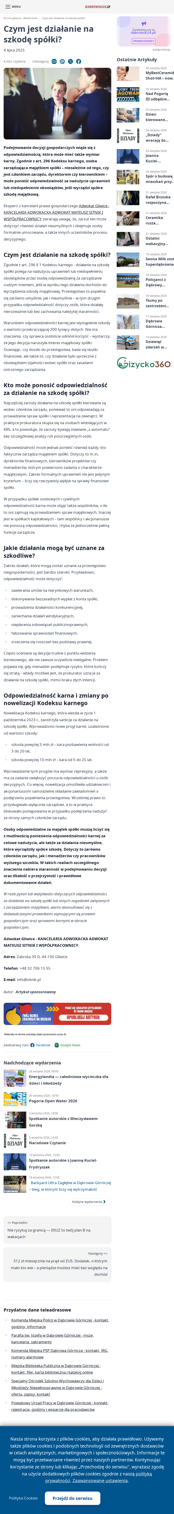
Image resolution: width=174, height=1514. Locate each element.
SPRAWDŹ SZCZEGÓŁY (143, 41)
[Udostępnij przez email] (62, 61)
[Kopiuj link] (54, 61)
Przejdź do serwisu (73, 1498)
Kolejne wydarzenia (87, 1202)
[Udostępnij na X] (70, 61)
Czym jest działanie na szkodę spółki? (63, 18)
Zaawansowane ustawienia (100, 1480)
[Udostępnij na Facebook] (78, 61)
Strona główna (12, 18)
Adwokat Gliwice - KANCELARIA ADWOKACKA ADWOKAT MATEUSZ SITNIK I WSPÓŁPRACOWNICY (56, 212)
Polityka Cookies (23, 1498)
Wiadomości (30, 18)
